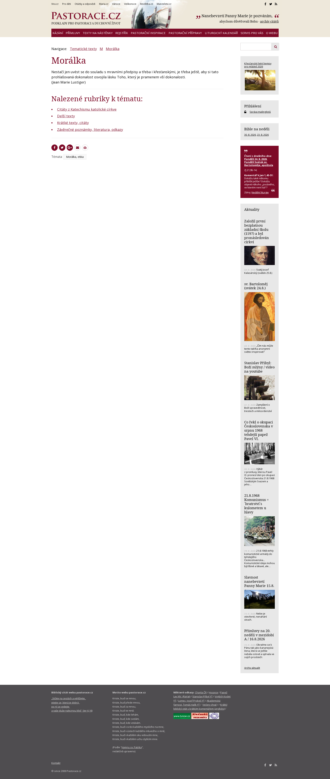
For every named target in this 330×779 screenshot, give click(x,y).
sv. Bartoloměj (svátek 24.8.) (256, 286)
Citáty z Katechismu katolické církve (86, 109)
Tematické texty (83, 48)
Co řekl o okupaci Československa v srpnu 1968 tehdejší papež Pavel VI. (258, 430)
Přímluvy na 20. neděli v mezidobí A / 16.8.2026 (259, 634)
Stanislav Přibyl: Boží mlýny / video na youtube (259, 367)
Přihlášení (252, 106)
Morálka (112, 48)
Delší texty (66, 116)
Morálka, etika (75, 157)
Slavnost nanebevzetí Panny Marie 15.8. (259, 581)
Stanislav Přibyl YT (202, 696)
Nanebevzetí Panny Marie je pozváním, (237, 15)
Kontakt (55, 763)
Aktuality (251, 209)
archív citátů (269, 21)
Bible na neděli (256, 129)
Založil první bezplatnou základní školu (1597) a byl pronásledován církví (256, 231)
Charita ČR (201, 692)
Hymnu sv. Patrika (132, 747)
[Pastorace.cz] (86, 18)
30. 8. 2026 (250, 134)
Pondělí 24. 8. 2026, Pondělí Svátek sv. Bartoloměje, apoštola (258, 162)
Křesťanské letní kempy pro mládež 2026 (257, 65)
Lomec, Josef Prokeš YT (191, 700)
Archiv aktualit (252, 668)
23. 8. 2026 (263, 134)
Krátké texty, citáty (73, 122)
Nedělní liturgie (260, 192)
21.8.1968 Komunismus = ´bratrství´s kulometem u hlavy (256, 503)
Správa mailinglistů (260, 111)
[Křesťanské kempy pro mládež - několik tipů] (259, 80)
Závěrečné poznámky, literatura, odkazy (90, 129)
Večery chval (209, 704)
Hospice (213, 692)
